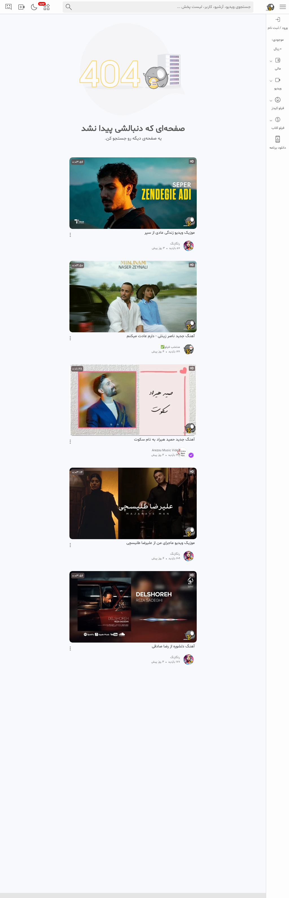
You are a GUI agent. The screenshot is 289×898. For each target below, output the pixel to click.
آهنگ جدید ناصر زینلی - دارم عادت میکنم (161, 336)
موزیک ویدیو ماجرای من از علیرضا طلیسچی (160, 543)
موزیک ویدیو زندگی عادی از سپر (169, 232)
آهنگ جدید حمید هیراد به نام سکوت (164, 439)
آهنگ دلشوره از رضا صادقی (173, 646)
